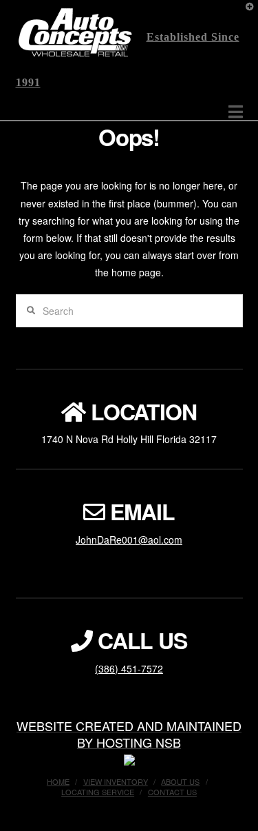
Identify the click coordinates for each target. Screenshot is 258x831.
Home (58, 781)
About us (180, 781)
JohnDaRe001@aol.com (129, 539)
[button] (235, 111)
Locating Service (97, 792)
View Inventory (115, 781)
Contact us (172, 792)
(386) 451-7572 (129, 668)
